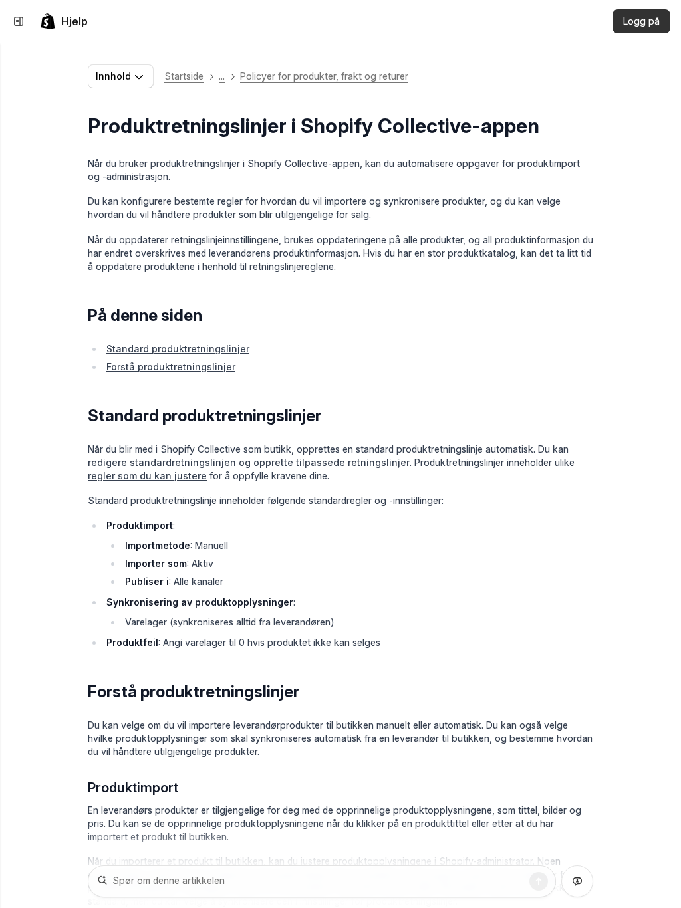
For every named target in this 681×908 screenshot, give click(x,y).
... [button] (222, 76)
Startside (184, 76)
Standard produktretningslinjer (177, 348)
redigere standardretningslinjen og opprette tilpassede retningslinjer (249, 462)
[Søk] (538, 881)
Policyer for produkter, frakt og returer (324, 76)
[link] (64, 21)
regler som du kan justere (147, 475)
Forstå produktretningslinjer (170, 366)
